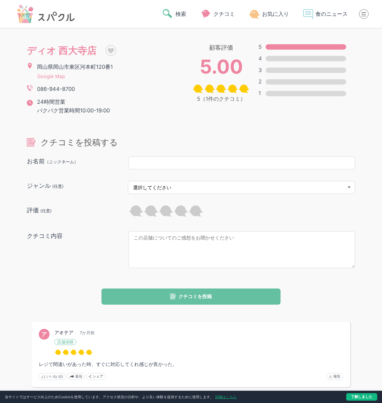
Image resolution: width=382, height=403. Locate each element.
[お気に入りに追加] (106, 50)
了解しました (361, 396)
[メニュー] (364, 14)
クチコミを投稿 (195, 296)
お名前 (52, 161)
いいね (54, 376)
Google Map (51, 76)
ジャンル (45, 185)
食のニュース (331, 14)
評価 (39, 210)
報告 (337, 376)
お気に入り (275, 14)
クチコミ (224, 14)
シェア (98, 376)
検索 (180, 14)
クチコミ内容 (45, 235)
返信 (78, 376)
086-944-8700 (56, 89)
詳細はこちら (226, 397)
